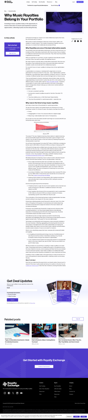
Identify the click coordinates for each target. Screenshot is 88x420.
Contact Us (72, 391)
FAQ (40, 394)
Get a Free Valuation (44, 388)
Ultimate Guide (57, 388)
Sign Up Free (80, 2)
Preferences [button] (53, 416)
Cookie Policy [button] (26, 416)
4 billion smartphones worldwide (41, 175)
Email (8, 287)
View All (78, 319)
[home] (8, 2)
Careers (71, 394)
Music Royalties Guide (52, 81)
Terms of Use (32, 303)
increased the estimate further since (35, 155)
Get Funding (34, 2)
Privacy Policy (82, 403)
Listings (28, 2)
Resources (41, 391)
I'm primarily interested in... (14, 292)
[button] (50, 2)
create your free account (32, 265)
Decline (76, 416)
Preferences (69, 416)
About (70, 386)
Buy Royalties (42, 2)
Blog (56, 2)
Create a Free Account (44, 366)
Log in (73, 2)
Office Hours (57, 391)
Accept (83, 416)
